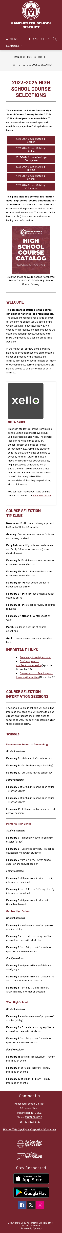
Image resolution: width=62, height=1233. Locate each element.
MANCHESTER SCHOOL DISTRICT (31, 56)
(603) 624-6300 (33, 1117)
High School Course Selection (35, 64)
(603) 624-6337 (32, 1121)
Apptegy (37, 1228)
